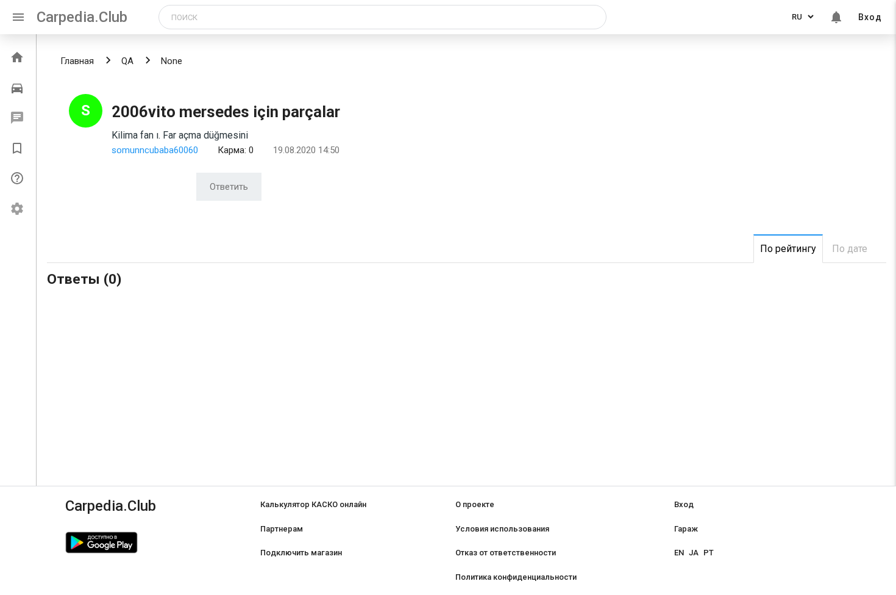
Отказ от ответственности (505, 552)
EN (679, 552)
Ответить (229, 186)
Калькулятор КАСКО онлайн (313, 504)
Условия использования (502, 528)
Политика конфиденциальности (516, 577)
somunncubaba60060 (155, 150)
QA (127, 61)
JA (694, 552)
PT (708, 552)
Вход (870, 17)
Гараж (686, 528)
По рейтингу (788, 248)
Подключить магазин (301, 552)
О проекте (474, 504)
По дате (849, 248)
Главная (77, 61)
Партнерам (281, 528)
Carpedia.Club (82, 17)
